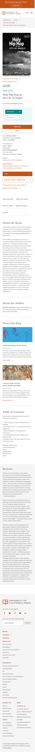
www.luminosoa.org (21, 233)
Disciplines (6, 20)
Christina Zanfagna (11, 103)
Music (16, 20)
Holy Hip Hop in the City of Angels (14, 25)
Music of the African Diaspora (12, 160)
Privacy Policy (7, 748)
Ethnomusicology (9, 22)
